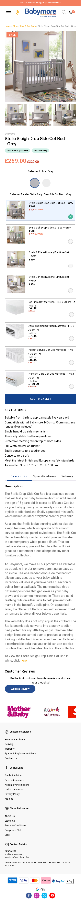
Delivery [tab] (67, 476)
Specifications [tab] (44, 476)
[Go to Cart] (72, 12)
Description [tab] (19, 476)
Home (8, 26)
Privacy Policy (12, 794)
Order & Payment (14, 789)
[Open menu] (9, 12)
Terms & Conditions (15, 825)
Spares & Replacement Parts (20, 753)
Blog (7, 835)
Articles (9, 798)
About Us (10, 816)
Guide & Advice (13, 775)
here (24, 660)
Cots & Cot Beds (28, 26)
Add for (32, 308)
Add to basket (40, 399)
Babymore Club (13, 830)
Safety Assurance (14, 780)
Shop (15, 26)
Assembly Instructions (17, 785)
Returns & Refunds (15, 739)
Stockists (10, 820)
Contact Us (11, 758)
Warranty (10, 748)
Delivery (9, 744)
